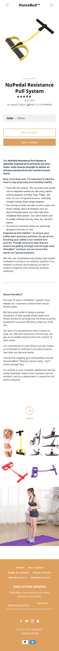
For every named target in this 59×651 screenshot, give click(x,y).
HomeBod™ (29, 5)
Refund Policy (18, 577)
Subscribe (42, 603)
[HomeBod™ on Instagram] (32, 620)
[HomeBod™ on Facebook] (21, 620)
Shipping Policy (40, 577)
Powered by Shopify (29, 633)
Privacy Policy (42, 572)
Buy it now (29, 142)
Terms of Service (18, 572)
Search (20, 567)
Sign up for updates (29, 587)
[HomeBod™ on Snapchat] (37, 620)
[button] (24, 96)
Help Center (35, 567)
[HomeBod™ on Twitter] (26, 620)
